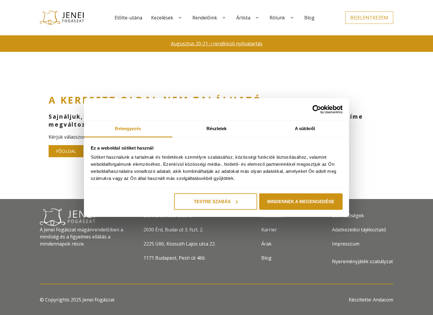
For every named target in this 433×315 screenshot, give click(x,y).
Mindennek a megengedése (300, 201)
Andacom (383, 299)
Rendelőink (204, 17)
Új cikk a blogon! (328, 43)
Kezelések (162, 17)
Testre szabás (212, 201)
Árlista (243, 17)
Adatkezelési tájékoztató (359, 229)
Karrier (269, 229)
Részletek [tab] (216, 128)
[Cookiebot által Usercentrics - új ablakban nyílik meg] (317, 109)
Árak (266, 244)
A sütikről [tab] (305, 128)
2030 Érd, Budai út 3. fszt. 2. (173, 229)
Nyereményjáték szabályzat (362, 261)
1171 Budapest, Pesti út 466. (174, 258)
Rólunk (277, 17)
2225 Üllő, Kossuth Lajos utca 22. (179, 244)
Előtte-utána (128, 17)
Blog (309, 17)
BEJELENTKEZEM (369, 17)
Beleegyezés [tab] (128, 128)
